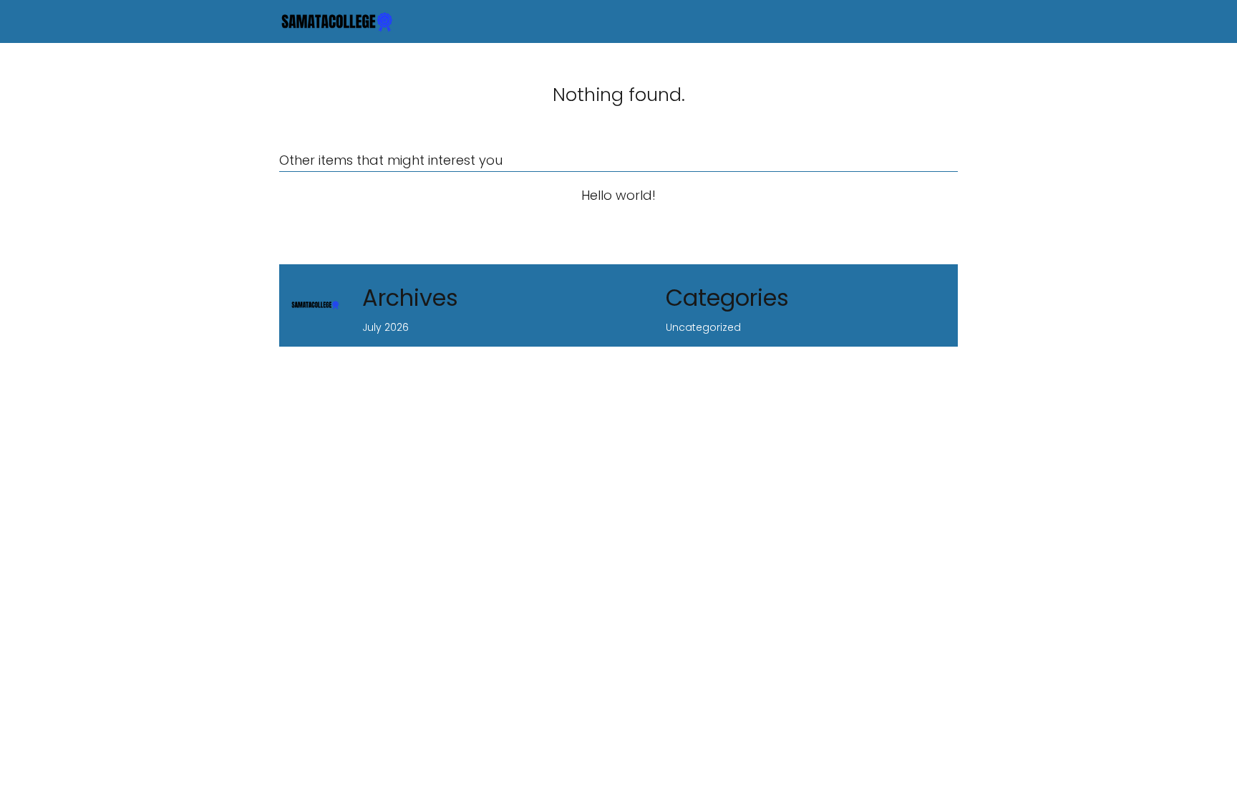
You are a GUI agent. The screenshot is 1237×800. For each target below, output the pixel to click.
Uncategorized (703, 327)
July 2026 (385, 327)
